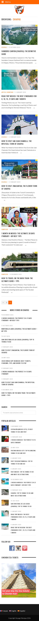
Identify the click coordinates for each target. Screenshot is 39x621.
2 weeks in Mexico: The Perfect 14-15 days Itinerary (17, 372)
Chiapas (4, 47)
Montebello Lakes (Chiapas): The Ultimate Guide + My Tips (19, 330)
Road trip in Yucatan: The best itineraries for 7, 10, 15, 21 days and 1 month (23, 530)
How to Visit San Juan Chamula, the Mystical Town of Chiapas (18, 383)
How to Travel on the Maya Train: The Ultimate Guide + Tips (18, 394)
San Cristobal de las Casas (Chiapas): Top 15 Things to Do (18, 340)
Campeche (5, 229)
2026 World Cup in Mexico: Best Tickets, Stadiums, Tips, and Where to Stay (16, 362)
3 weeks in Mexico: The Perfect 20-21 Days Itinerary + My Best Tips (17, 319)
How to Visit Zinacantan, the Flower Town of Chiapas (18, 351)
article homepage (8, 92)
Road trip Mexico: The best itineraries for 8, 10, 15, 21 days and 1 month (23, 516)
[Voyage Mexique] (19, 9)
